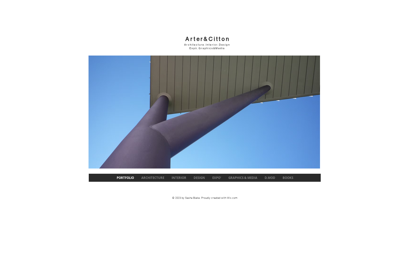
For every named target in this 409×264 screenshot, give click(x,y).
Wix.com (232, 198)
